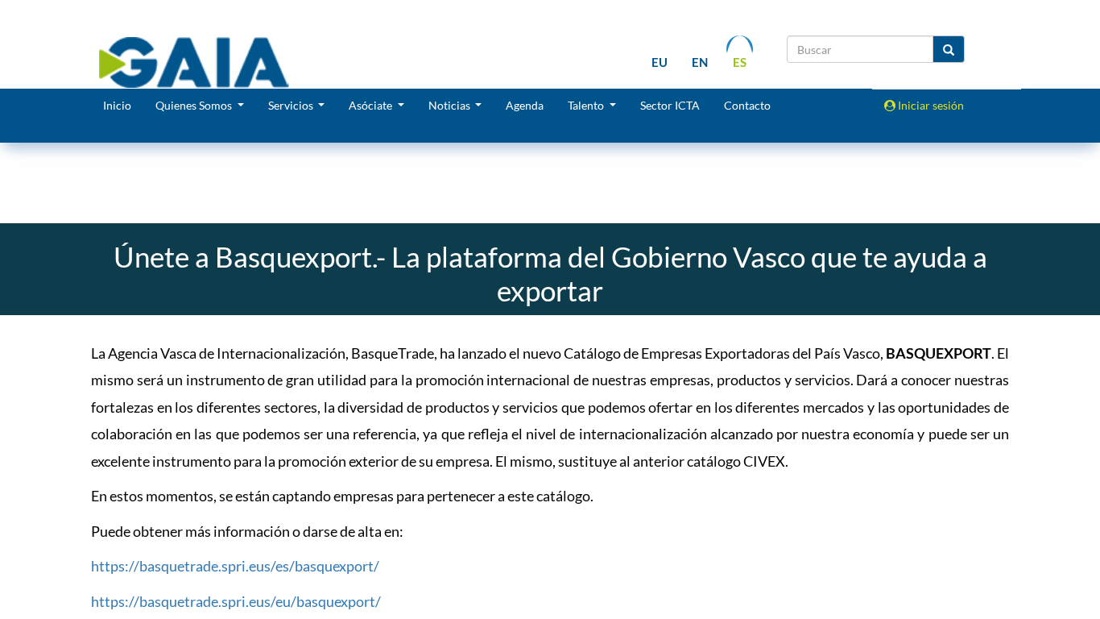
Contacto (747, 105)
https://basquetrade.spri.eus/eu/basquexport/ (236, 601)
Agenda (525, 105)
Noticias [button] (450, 105)
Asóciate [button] (372, 105)
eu (659, 62)
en (700, 62)
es (739, 62)
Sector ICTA (670, 105)
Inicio (117, 105)
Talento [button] (587, 105)
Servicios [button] (292, 105)
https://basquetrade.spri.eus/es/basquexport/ (235, 566)
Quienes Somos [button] (194, 105)
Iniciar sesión (929, 105)
